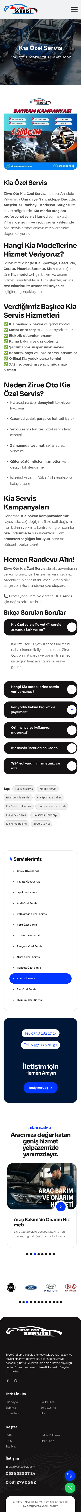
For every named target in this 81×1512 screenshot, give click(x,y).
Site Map (11, 1446)
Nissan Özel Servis (28, 957)
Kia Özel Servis (26, 978)
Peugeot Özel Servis (29, 946)
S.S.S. (9, 1440)
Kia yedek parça (16, 815)
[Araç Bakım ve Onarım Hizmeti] (59, 1206)
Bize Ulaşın (47, 1440)
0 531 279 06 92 (21, 1482)
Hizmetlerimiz (14, 1413)
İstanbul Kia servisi (18, 797)
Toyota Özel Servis (28, 881)
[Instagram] (16, 1380)
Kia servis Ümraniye (45, 815)
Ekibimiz (11, 1407)
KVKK (9, 1435)
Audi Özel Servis (27, 903)
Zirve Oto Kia (42, 823)
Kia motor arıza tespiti (52, 806)
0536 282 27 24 (20, 1473)
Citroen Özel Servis (29, 935)
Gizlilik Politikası (50, 1435)
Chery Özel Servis (28, 871)
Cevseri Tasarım (48, 1505)
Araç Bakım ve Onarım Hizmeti (40, 1222)
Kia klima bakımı (16, 823)
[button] (27, 1254)
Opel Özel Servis (27, 892)
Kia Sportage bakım (49, 797)
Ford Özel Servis (27, 924)
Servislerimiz (48, 1407)
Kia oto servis (48, 789)
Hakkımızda (47, 1402)
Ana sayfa (12, 1402)
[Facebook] (8, 1380)
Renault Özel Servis (29, 967)
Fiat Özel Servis (26, 989)
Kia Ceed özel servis (18, 806)
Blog (43, 1413)
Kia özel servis (24, 789)
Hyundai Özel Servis (29, 1000)
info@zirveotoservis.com (20, 1466)
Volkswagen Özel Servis (32, 914)
